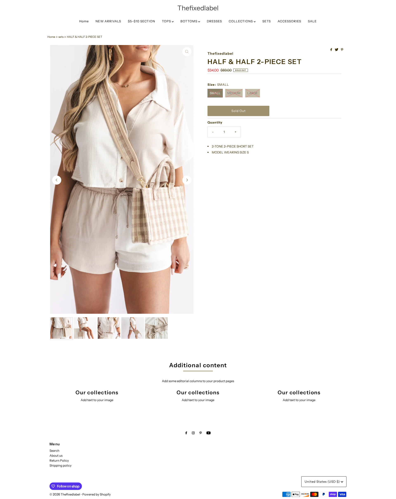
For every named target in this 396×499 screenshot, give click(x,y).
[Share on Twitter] (337, 50)
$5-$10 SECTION (141, 21)
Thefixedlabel (198, 8)
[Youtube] (208, 432)
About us (56, 455)
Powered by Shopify (96, 494)
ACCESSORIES (289, 21)
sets (61, 36)
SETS (266, 21)
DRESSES (214, 21)
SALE (312, 21)
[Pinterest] (200, 432)
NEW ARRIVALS (108, 21)
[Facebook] (186, 432)
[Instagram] (193, 432)
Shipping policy (61, 465)
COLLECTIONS (241, 21)
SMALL (215, 93)
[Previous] (56, 180)
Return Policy (59, 460)
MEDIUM (233, 93)
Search (54, 451)
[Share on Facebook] (331, 50)
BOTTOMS (189, 21)
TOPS (167, 21)
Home (84, 21)
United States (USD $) (323, 482)
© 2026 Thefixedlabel (65, 494)
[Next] (186, 180)
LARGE (252, 93)
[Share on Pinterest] (342, 50)
